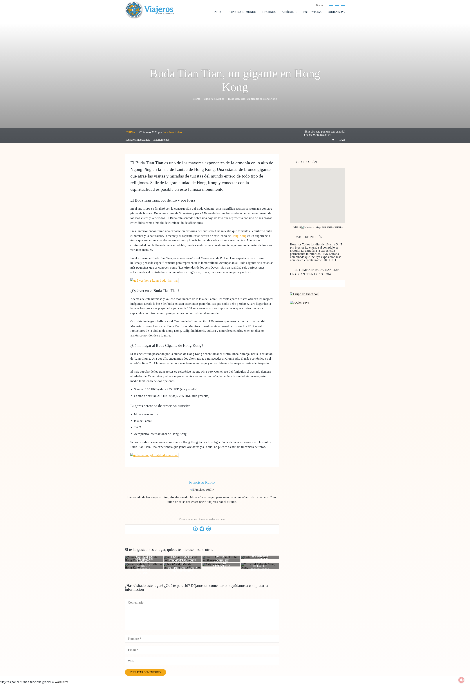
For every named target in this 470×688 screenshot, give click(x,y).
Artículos (289, 11)
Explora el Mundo (242, 11)
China (130, 132)
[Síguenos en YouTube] (337, 5)
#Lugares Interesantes (137, 139)
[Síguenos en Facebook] (331, 5)
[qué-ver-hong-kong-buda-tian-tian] (154, 280)
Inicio (218, 11)
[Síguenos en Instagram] (343, 5)
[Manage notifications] (461, 680)
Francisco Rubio (172, 132)
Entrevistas (312, 11)
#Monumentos (161, 139)
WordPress (61, 682)
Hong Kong (239, 236)
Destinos (269, 11)
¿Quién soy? (336, 11)
